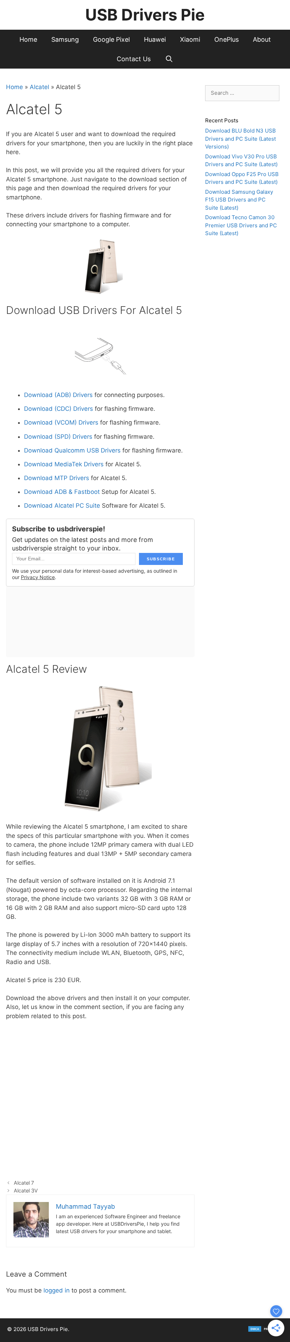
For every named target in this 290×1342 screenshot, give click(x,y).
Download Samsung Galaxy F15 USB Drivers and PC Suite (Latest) (239, 199)
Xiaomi (190, 39)
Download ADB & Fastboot (62, 491)
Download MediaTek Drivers (64, 464)
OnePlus (226, 39)
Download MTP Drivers (56, 478)
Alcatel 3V (26, 1191)
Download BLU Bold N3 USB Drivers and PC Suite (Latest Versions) (240, 138)
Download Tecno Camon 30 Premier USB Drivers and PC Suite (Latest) (241, 225)
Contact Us (134, 59)
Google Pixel (111, 39)
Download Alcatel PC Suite (62, 505)
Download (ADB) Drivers (58, 394)
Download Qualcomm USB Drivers (72, 450)
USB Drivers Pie (145, 14)
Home (28, 39)
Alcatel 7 (24, 1183)
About (262, 39)
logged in (57, 1290)
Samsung (65, 39)
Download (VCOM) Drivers (61, 422)
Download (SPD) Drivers (59, 436)
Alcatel (39, 87)
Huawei (155, 39)
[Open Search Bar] (169, 59)
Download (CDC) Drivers (58, 408)
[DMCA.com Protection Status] (265, 1330)
